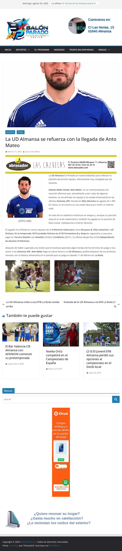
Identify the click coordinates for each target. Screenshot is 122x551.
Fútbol (20, 132)
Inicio (8, 49)
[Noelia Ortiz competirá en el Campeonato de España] (61, 324)
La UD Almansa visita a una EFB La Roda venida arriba (32, 304)
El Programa (42, 49)
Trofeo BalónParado (81, 49)
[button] (28, 50)
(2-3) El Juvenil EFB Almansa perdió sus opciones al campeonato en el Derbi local (100, 359)
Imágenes (59, 49)
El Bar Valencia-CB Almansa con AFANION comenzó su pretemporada (18, 352)
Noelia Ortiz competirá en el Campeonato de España (57, 357)
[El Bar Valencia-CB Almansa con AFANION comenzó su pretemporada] (20, 324)
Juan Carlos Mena (32, 151)
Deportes (21, 49)
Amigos (102, 49)
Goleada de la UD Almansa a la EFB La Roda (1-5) (90, 304)
